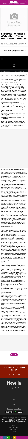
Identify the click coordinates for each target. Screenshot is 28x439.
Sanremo (6, 3)
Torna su (14, 431)
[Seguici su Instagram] (1, 437)
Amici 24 (10, 3)
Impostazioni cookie (14, 429)
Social (14, 397)
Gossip (14, 399)
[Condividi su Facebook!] (5, 437)
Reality (14, 395)
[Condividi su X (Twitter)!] (11, 437)
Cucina (14, 404)
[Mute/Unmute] (4, 71)
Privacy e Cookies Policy (14, 427)
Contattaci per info (14, 374)
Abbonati (22, 3)
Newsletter (16, 3)
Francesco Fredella (5, 41)
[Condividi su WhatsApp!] (8, 437)
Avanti (13, 354)
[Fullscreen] (26, 71)
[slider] (7, 71)
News (14, 392)
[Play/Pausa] (2, 71)
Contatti (14, 425)
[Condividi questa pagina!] (14, 437)
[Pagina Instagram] (26, 1)
